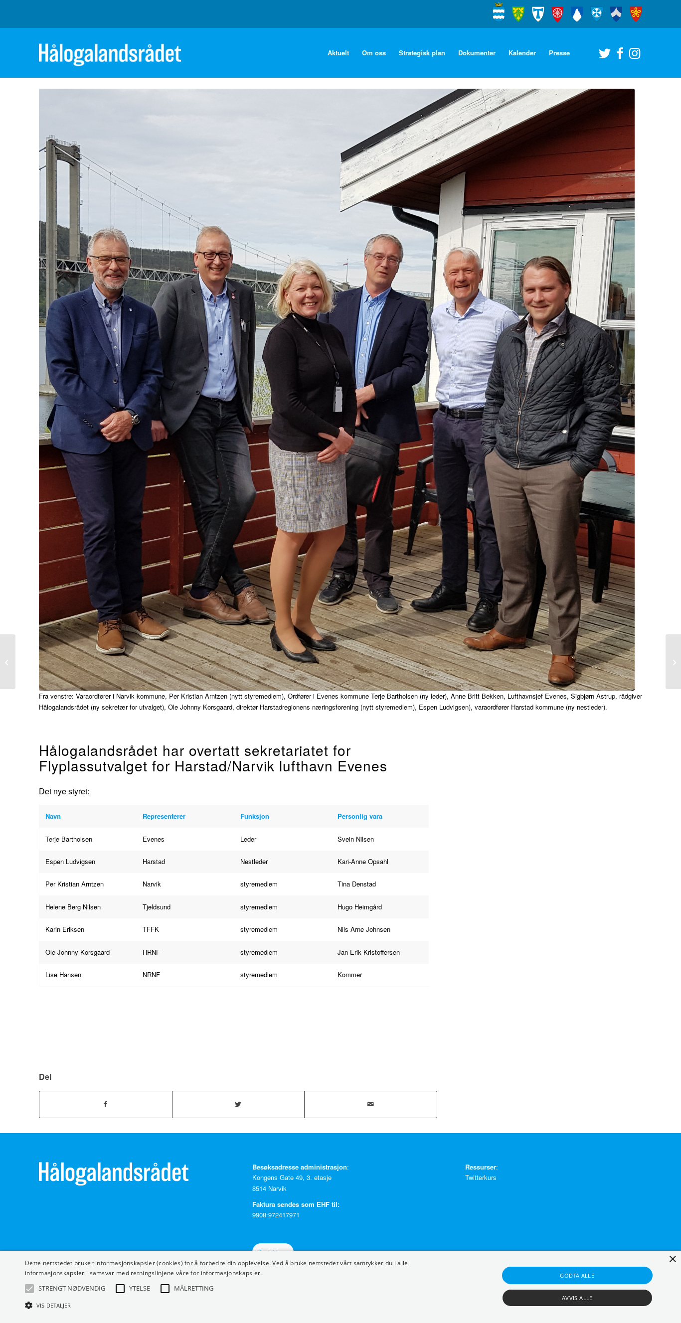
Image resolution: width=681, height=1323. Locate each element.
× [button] (672, 1259)
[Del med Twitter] (238, 1104)
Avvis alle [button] (577, 1298)
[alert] (340, 1287)
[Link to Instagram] (634, 52)
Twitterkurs (481, 1177)
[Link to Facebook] (619, 52)
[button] (29, 1289)
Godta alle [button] (577, 1275)
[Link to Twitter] (604, 52)
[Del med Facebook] (105, 1104)
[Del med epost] (371, 1104)
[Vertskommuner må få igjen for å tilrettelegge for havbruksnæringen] (7, 661)
